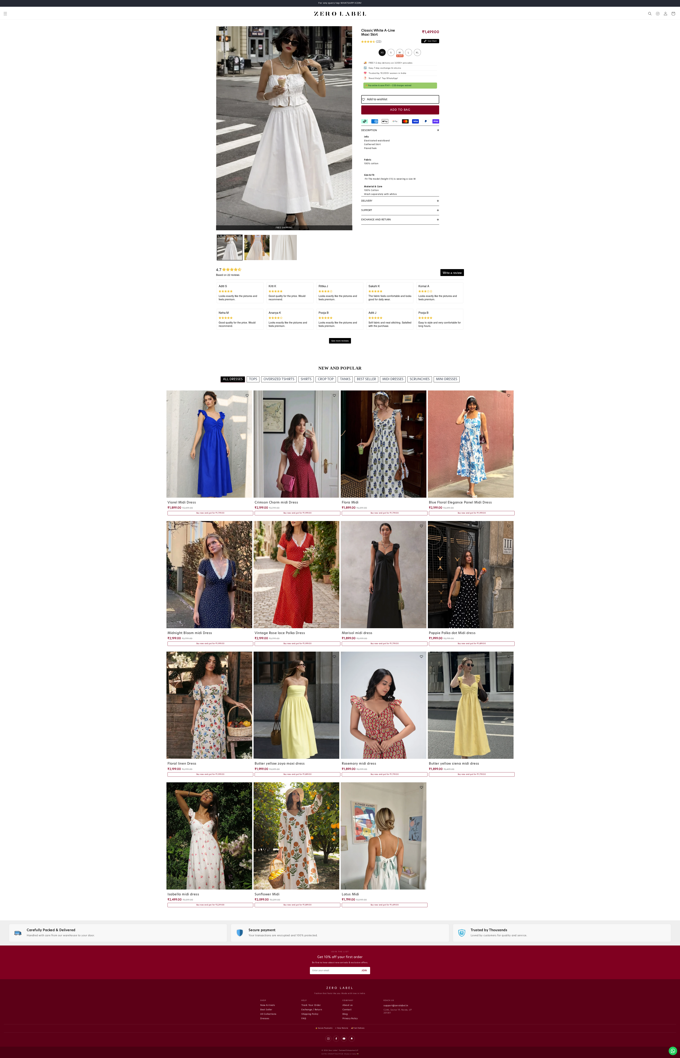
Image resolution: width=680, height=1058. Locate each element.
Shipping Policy (309, 1014)
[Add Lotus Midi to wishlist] (421, 787)
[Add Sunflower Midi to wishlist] (334, 787)
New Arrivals (267, 1005)
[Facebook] (336, 1039)
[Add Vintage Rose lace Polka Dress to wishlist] (334, 526)
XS (382, 53)
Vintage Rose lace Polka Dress (280, 633)
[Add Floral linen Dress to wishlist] (247, 656)
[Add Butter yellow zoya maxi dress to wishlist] (334, 656)
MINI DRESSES (446, 379)
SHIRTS (306, 379)
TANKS (345, 379)
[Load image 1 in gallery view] (229, 247)
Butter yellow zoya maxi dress (280, 763)
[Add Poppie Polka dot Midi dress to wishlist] (508, 526)
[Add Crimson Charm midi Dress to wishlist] (334, 395)
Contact (347, 1010)
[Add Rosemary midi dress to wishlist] (421, 656)
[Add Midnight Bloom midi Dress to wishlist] (247, 526)
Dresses (264, 1018)
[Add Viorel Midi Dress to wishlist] (247, 395)
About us (347, 1005)
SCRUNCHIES (420, 379)
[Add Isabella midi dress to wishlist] (247, 787)
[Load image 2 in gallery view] (257, 247)
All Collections (268, 1014)
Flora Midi (350, 502)
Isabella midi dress (183, 894)
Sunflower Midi (267, 894)
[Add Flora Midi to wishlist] (421, 395)
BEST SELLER (366, 379)
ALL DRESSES (233, 379)
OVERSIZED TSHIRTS (279, 379)
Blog (345, 1014)
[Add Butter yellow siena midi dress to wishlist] (508, 656)
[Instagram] (328, 1039)
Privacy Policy (350, 1018)
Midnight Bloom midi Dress (190, 633)
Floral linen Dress (182, 763)
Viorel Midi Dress (182, 502)
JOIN (364, 971)
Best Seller (266, 1010)
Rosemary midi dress (359, 763)
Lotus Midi (350, 894)
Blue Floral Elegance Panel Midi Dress (460, 502)
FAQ (303, 1018)
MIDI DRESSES (392, 379)
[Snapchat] (352, 1039)
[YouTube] (344, 1039)
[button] (5, 14)
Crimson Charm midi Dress (276, 502)
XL (417, 53)
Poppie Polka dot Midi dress (452, 633)
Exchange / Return (311, 1010)
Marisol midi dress (357, 633)
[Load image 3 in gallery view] (284, 247)
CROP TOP (326, 379)
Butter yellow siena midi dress (454, 763)
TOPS (253, 379)
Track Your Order (311, 1005)
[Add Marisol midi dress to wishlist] (421, 526)
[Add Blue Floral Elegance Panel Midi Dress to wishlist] (508, 395)
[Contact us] (673, 1051)
